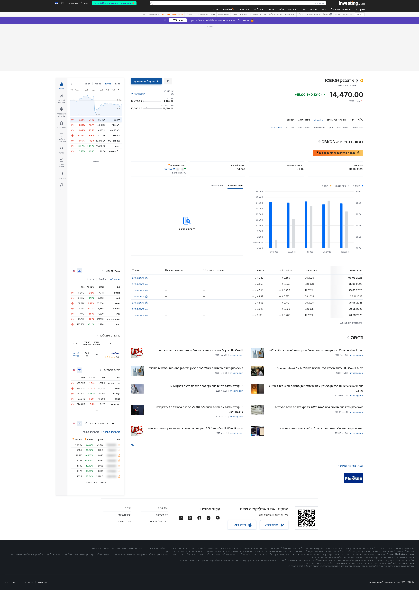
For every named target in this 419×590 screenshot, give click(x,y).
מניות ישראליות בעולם (273, 14)
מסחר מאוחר (289, 14)
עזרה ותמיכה (124, 521)
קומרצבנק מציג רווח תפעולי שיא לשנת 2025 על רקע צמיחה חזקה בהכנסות (319, 407)
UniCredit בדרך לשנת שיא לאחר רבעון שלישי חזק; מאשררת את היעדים (201, 350)
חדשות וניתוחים (336, 119)
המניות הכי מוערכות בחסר (104, 423)
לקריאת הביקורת (76, 354)
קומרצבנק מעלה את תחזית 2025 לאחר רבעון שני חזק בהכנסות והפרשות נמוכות (196, 368)
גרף (352, 119)
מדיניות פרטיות (27, 582)
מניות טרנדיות (112, 370)
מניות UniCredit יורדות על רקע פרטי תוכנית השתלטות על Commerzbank (320, 368)
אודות (128, 508)
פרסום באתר (124, 514)
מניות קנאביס (255, 14)
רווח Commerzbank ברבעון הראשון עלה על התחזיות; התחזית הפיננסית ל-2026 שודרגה (316, 388)
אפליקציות (163, 508)
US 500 (116, 135)
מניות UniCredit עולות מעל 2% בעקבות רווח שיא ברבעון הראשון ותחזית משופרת (195, 428)
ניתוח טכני (304, 119)
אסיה (213, 14)
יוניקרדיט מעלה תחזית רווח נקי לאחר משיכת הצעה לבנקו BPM (206, 386)
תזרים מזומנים (319, 127)
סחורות (98, 83)
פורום (290, 119)
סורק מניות (245, 9)
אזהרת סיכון (10, 582)
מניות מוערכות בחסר (151, 14)
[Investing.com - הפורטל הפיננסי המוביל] (352, 3)
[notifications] (62, 3)
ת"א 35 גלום (114, 130)
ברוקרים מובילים (110, 335)
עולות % (102, 279)
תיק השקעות (162, 514)
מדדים (108, 83)
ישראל (337, 14)
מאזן (331, 127)
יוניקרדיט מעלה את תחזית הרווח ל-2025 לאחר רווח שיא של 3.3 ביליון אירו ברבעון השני (199, 409)
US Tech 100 (114, 141)
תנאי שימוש (43, 582)
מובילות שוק (113, 270)
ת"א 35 (117, 120)
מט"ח (117, 83)
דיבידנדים (290, 127)
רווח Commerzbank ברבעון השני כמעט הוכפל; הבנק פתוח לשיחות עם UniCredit (315, 350)
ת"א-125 (116, 125)
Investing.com (356, 355)
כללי (360, 119)
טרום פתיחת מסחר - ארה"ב (309, 14)
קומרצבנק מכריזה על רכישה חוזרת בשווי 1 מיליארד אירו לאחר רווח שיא (321, 428)
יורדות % (90, 279)
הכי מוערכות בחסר (111, 432)
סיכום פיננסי (358, 127)
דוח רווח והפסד (343, 127)
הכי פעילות (115, 279)
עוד (132, 444)
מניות (359, 14)
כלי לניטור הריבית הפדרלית (197, 14)
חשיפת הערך (140, 94)
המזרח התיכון (223, 14)
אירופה (234, 14)
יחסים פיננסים (304, 127)
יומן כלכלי (259, 9)
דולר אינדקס (114, 151)
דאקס (117, 146)
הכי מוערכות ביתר (91, 432)
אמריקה (243, 14)
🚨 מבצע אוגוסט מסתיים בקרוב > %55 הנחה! (114, 3)
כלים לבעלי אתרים (159, 521)
